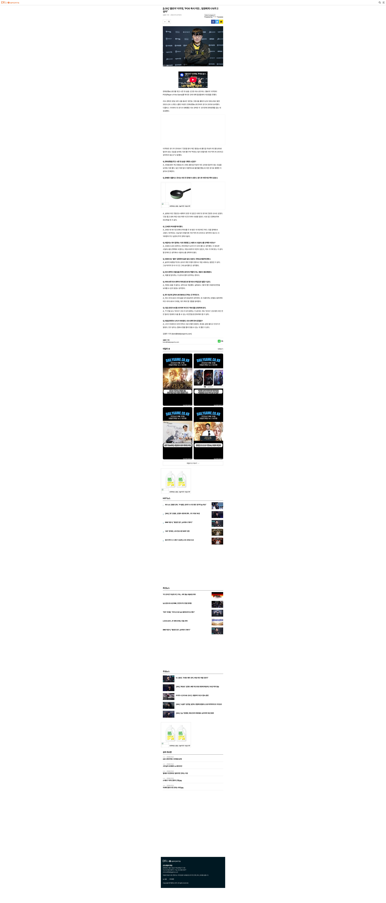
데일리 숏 (166, 349)
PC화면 (172, 879)
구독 (222, 341)
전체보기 (220, 349)
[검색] (380, 2)
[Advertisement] (193, 130)
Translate (220, 17)
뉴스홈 (165, 879)
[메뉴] (383, 2)
